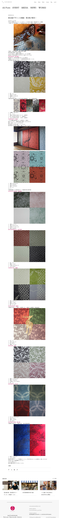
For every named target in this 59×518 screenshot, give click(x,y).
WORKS (42, 8)
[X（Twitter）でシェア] (11, 469)
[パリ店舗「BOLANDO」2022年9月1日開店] (48, 485)
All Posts (6, 8)
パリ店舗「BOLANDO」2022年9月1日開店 (47, 493)
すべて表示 (55, 478)
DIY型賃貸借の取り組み (28, 492)
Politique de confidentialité (35, 517)
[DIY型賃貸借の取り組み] (29, 485)
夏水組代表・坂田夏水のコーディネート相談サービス (10, 493)
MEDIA (24, 8)
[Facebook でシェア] (8, 469)
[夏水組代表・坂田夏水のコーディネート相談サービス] (10, 485)
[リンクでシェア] (17, 469)
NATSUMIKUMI (8, 2)
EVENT (16, 8)
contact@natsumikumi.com (34, 506)
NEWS (33, 8)
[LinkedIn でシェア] (14, 469)
